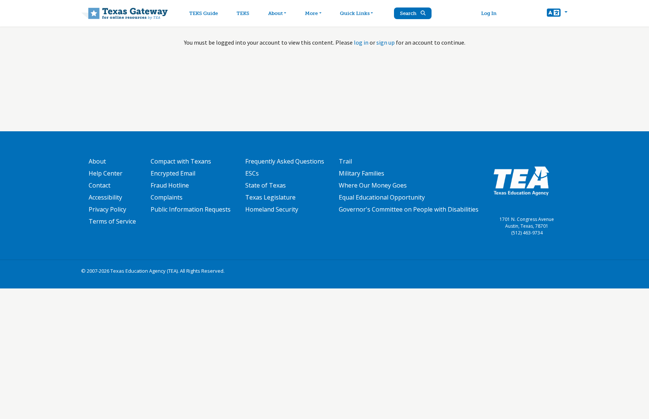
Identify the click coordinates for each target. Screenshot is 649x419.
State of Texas (265, 185)
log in (361, 42)
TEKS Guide (203, 13)
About (275, 13)
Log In (489, 13)
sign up (385, 42)
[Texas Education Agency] (521, 180)
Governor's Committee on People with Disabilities (408, 209)
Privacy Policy (107, 209)
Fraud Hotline (170, 185)
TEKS (243, 13)
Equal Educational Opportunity (382, 197)
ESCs (252, 173)
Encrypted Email (173, 173)
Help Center (105, 173)
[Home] (124, 13)
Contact (99, 185)
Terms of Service (112, 221)
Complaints (167, 197)
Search (409, 13)
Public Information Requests (191, 209)
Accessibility (105, 197)
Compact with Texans (181, 161)
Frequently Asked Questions (284, 161)
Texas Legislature (270, 197)
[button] (557, 13)
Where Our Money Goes (373, 185)
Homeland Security (271, 209)
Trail (345, 161)
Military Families (361, 173)
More (311, 13)
